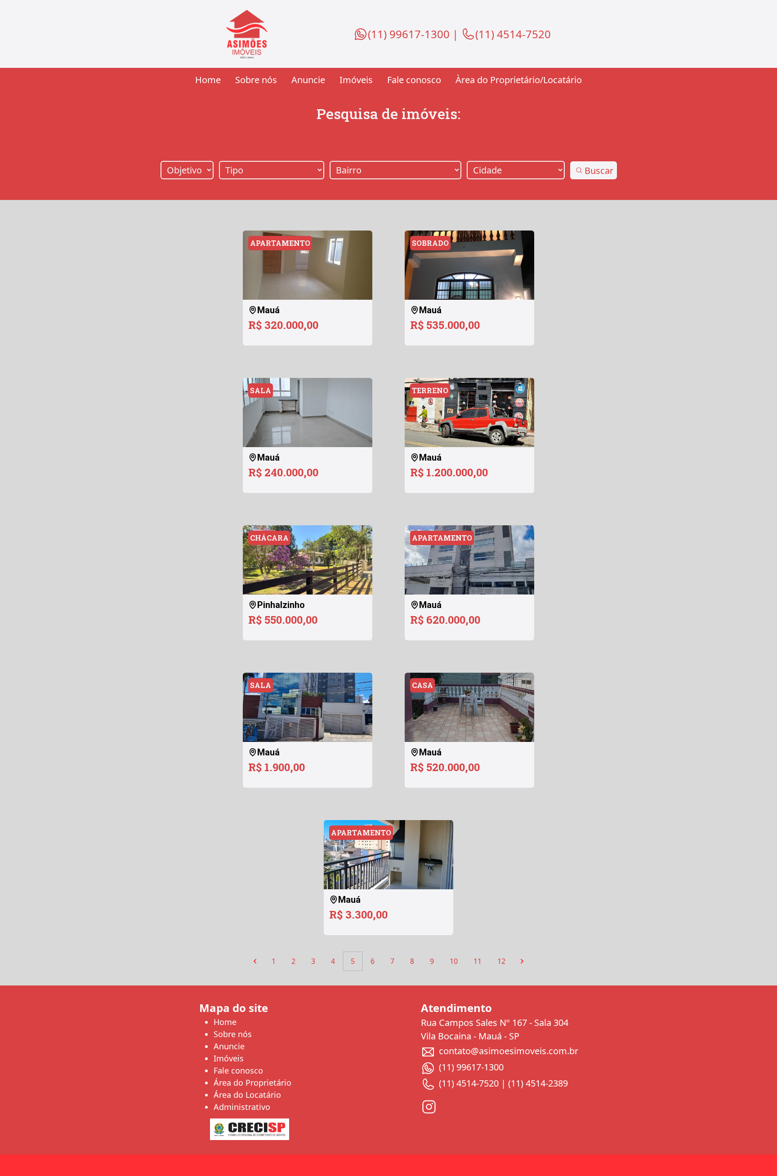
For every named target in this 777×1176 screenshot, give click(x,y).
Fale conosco (414, 80)
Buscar (599, 170)
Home (208, 80)
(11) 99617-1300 (409, 34)
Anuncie (308, 80)
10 (454, 961)
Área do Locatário (247, 1094)
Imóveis (356, 80)
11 (477, 961)
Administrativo (242, 1106)
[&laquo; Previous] (255, 961)
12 (501, 961)
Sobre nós (256, 80)
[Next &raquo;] (522, 961)
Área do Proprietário (252, 1082)
